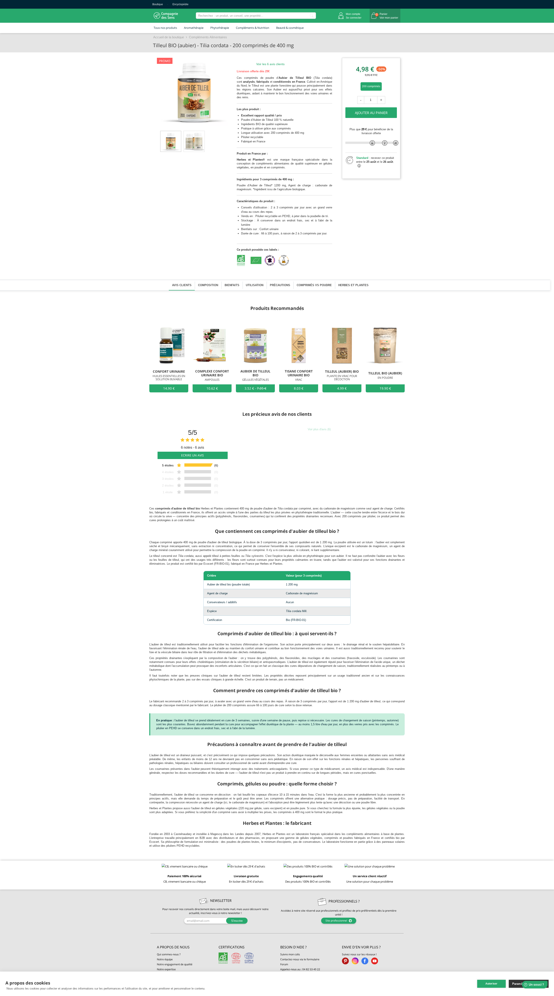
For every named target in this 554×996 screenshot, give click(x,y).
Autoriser (491, 983)
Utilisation (254, 285)
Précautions (280, 285)
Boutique (157, 4)
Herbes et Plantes (353, 285)
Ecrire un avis (192, 455)
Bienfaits (232, 285)
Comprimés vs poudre (314, 285)
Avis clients (182, 285)
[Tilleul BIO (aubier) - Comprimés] (170, 141)
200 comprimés (371, 86)
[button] (184, 947)
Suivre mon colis (290, 954)
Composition (208, 285)
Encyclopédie (180, 4)
